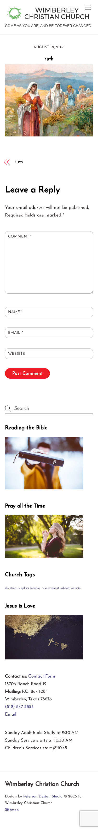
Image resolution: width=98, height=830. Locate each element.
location (35, 588)
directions (11, 588)
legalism (24, 588)
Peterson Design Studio (42, 797)
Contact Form (41, 676)
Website (16, 354)
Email (15, 333)
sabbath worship (70, 588)
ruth (49, 59)
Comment (20, 237)
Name (15, 312)
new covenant (50, 588)
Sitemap (12, 810)
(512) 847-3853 (19, 707)
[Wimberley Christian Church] (47, 18)
